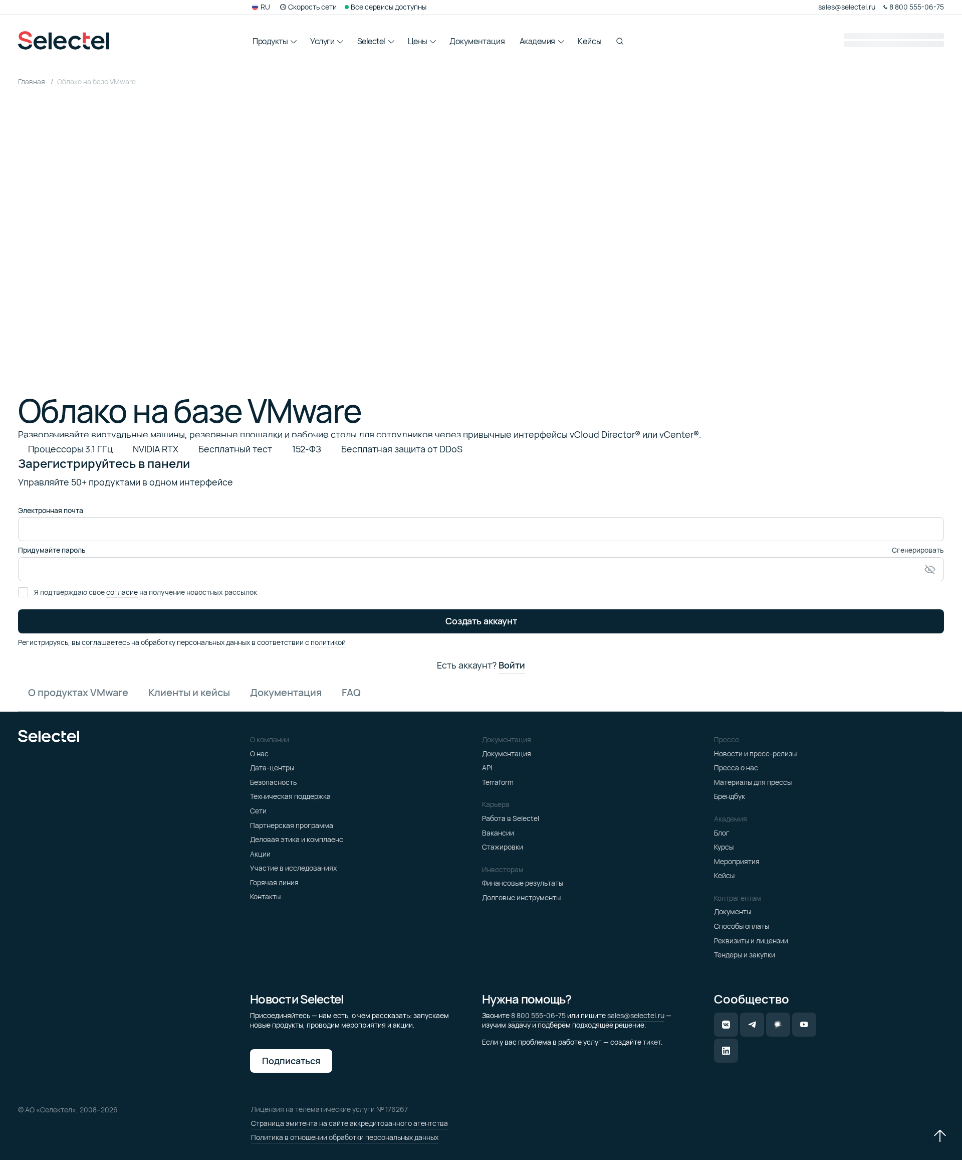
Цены (417, 41)
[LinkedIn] (726, 1051)
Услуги (322, 41)
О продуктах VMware (78, 692)
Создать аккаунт (481, 621)
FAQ (351, 692)
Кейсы (590, 41)
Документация (477, 41)
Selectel (371, 41)
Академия (537, 41)
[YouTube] (804, 1025)
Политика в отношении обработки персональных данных (344, 1137)
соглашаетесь (106, 642)
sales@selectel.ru (635, 1015)
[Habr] (778, 1025)
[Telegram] (752, 1025)
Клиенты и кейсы (189, 692)
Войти (512, 665)
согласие (122, 592)
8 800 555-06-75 (538, 1015)
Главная (32, 81)
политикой (328, 642)
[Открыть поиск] (620, 41)
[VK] (726, 1025)
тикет (652, 1042)
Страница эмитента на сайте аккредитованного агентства (349, 1123)
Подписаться (291, 1061)
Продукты (270, 41)
